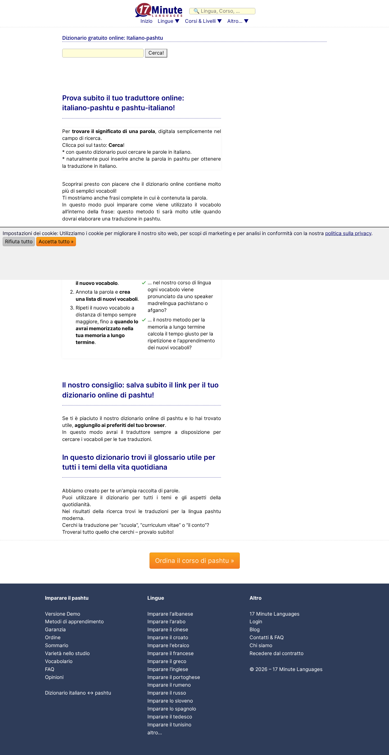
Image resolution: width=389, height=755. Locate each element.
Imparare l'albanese (170, 614)
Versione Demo (62, 614)
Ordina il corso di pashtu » (194, 560)
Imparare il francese (170, 653)
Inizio (146, 21)
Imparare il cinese (167, 629)
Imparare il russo (166, 693)
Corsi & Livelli (200, 21)
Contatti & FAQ (267, 637)
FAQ (49, 669)
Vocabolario (59, 661)
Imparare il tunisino (169, 725)
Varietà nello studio (67, 653)
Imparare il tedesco (169, 717)
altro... (154, 733)
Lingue (165, 21)
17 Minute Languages (275, 614)
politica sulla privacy (348, 233)
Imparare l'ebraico (168, 645)
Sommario (56, 645)
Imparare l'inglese (167, 669)
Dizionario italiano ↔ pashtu (78, 693)
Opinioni (54, 677)
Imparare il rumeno (169, 685)
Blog (255, 629)
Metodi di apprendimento (74, 622)
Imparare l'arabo (166, 622)
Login (256, 622)
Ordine (53, 637)
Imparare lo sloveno (170, 701)
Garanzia (55, 629)
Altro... (234, 21)
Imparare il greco (166, 661)
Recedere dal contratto (277, 653)
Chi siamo (261, 645)
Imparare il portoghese (173, 677)
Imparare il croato (167, 637)
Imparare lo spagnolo (171, 709)
